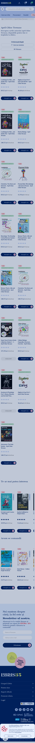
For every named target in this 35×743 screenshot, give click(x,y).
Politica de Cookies (18, 732)
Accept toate (24, 736)
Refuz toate (10, 736)
